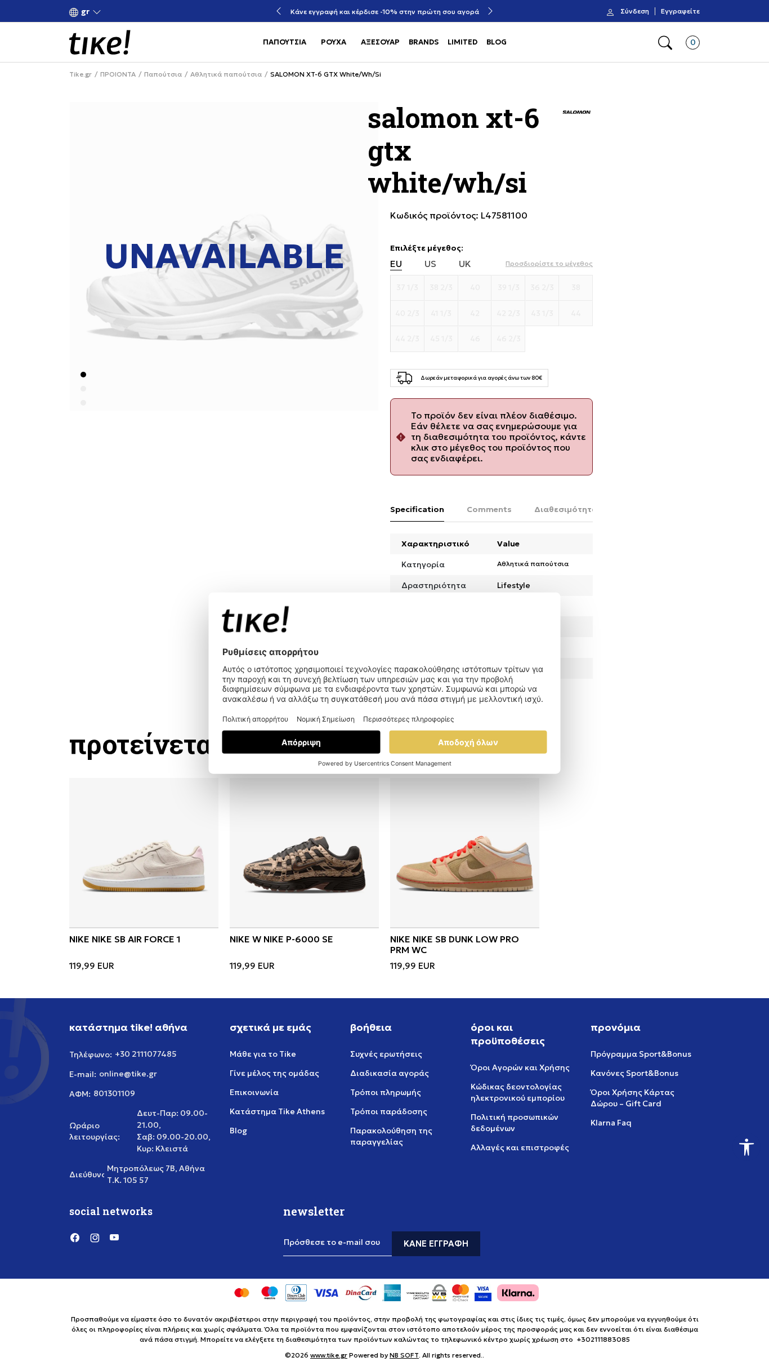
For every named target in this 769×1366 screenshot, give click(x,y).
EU (396, 264)
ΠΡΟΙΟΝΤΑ (118, 74)
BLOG (496, 42)
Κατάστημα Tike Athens (277, 1111)
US (430, 264)
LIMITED (462, 42)
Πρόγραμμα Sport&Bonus (641, 1054)
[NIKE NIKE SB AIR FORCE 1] (143, 852)
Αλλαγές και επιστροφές (520, 1147)
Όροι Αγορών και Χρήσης (520, 1067)
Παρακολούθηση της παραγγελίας (391, 1136)
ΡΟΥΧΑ (333, 42)
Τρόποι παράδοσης (388, 1111)
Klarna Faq (611, 1123)
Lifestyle (513, 585)
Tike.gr (80, 74)
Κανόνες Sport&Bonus (634, 1073)
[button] (85, 11)
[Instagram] (94, 1237)
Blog (238, 1130)
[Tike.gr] (100, 42)
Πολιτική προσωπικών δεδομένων (514, 1122)
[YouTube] (114, 1237)
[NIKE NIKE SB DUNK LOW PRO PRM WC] (464, 852)
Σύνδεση (634, 11)
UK (465, 264)
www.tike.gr (328, 1355)
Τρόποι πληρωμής (385, 1092)
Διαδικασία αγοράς (389, 1073)
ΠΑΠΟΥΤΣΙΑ (284, 42)
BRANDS (424, 42)
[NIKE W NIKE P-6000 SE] (304, 852)
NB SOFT (404, 1355)
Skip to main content (114, 12)
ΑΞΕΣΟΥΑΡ (380, 42)
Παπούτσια (163, 74)
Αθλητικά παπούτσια (226, 74)
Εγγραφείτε (680, 11)
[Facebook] (75, 1237)
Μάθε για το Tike (263, 1054)
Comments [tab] (489, 509)
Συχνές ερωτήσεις (386, 1054)
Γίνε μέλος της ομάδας (274, 1073)
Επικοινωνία (254, 1092)
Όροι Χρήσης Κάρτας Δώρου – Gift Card (632, 1098)
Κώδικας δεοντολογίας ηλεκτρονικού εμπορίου (518, 1092)
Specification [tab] (417, 509)
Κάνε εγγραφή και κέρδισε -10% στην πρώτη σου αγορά (384, 11)
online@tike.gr (128, 1074)
